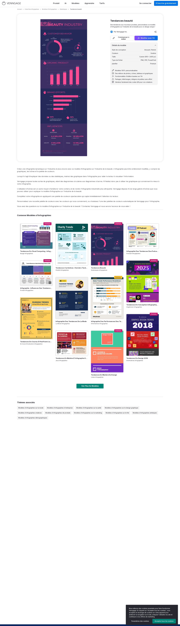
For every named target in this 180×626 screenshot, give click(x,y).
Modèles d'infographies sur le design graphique (121, 408)
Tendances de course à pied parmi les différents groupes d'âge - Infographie (36, 342)
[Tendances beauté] (107, 244)
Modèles (75, 3)
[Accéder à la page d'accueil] (11, 3)
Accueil (19, 9)
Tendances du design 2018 (137, 358)
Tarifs (102, 3)
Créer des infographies (32, 9)
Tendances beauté (98, 268)
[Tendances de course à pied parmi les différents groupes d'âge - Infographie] (36, 318)
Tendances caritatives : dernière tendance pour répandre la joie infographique (72, 268)
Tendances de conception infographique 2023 (142, 305)
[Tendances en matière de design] (107, 351)
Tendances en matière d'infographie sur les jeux (72, 358)
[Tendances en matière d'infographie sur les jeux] (72, 343)
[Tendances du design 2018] (142, 335)
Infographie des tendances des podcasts (142, 251)
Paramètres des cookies (140, 621)
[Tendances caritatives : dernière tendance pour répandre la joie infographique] (72, 244)
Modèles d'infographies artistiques (145, 413)
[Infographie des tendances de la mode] (72, 298)
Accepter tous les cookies (164, 621)
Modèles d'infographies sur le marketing (88, 413)
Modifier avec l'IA (148, 38)
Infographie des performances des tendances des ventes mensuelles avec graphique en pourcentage (107, 321)
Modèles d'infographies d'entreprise (60, 408)
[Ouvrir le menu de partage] (155, 32)
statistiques (63, 9)
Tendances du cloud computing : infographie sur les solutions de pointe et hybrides (36, 251)
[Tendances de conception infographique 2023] (142, 281)
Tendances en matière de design (104, 375)
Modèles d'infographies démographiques (32, 418)
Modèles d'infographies (49, 9)
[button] (122, 38)
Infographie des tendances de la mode (71, 321)
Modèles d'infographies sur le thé (117, 413)
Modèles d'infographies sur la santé (88, 408)
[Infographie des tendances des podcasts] (142, 236)
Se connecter (145, 3)
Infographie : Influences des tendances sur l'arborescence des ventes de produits (36, 288)
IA (65, 3)
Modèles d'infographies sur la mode (30, 408)
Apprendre (89, 3)
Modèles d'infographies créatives (30, 413)
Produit (56, 3)
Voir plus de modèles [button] (90, 386)
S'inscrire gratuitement (166, 3)
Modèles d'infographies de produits (57, 413)
